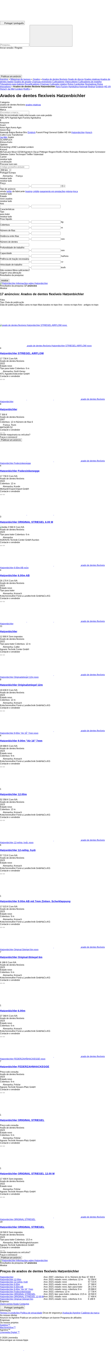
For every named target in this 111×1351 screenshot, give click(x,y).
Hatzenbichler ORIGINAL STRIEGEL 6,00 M (26, 522)
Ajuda (16, 1304)
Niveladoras (91, 84)
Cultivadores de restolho (90, 82)
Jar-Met (11, 89)
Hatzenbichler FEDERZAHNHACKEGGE (24, 1066)
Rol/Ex (26, 89)
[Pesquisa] (51, 36)
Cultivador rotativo (58, 84)
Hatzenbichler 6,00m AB (15, 575)
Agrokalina (73, 86)
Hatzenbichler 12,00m (13, 794)
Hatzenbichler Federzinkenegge (20, 470)
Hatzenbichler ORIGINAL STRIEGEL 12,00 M (27, 1173)
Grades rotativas (92, 79)
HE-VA (107, 86)
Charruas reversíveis (42, 82)
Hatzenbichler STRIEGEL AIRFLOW (22, 353)
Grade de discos (76, 79)
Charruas (44, 84)
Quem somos (6, 1304)
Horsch (3, 89)
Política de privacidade (31, 1313)
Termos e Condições (10, 1313)
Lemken (19, 89)
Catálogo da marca (90, 1313)
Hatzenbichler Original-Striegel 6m (21, 957)
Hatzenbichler (8, 409)
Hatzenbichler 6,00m (12, 1010)
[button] (55, 62)
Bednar (91, 86)
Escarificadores (32, 84)
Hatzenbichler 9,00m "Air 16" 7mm (21, 740)
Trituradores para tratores (12, 84)
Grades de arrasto (22, 82)
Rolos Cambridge (76, 84)
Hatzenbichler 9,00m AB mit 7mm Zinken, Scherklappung (35, 901)
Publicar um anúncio (11, 440)
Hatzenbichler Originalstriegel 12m (21, 684)
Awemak (83, 86)
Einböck (100, 86)
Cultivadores (58, 82)
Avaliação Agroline (71, 1313)
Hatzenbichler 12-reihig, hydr (18, 850)
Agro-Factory (62, 86)
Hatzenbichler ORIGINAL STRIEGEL (22, 1120)
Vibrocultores (71, 82)
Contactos (24, 1304)
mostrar (4, 280)
